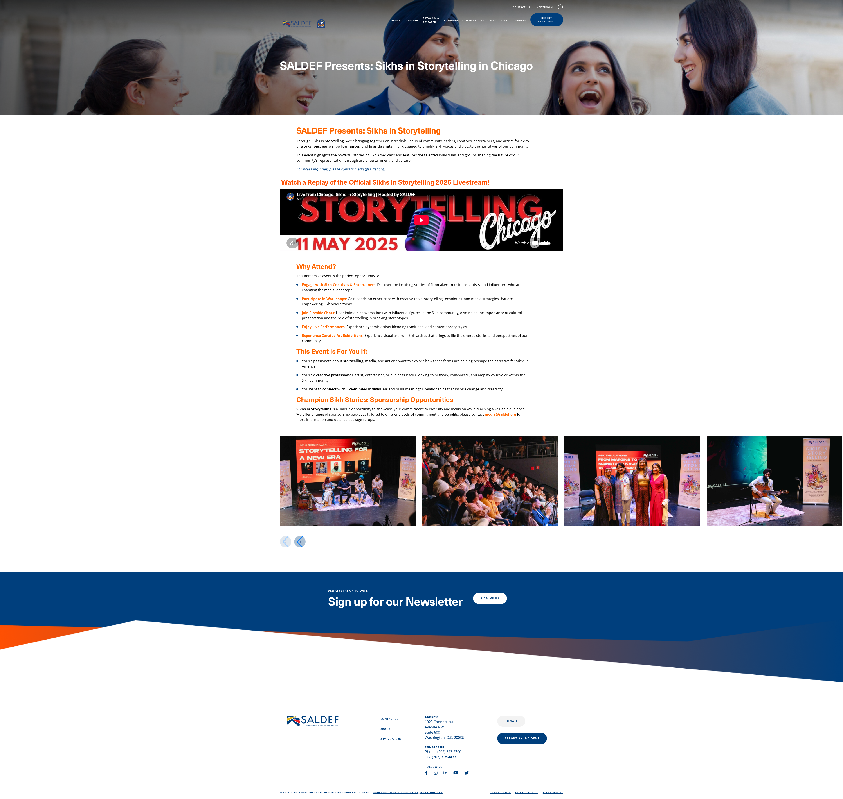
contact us (521, 7)
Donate (511, 721)
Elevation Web (431, 792)
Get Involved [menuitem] (390, 739)
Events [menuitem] (506, 20)
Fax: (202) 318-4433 (440, 756)
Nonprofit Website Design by (395, 792)
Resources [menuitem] (488, 20)
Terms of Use (500, 792)
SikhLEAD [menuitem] (411, 20)
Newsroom (545, 7)
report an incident (522, 738)
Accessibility (553, 792)
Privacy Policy (526, 792)
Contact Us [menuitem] (389, 719)
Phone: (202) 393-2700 (443, 751)
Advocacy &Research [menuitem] (431, 20)
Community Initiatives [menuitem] (460, 20)
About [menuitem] (395, 20)
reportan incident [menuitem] (547, 19)
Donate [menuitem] (520, 20)
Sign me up (490, 598)
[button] (300, 541)
